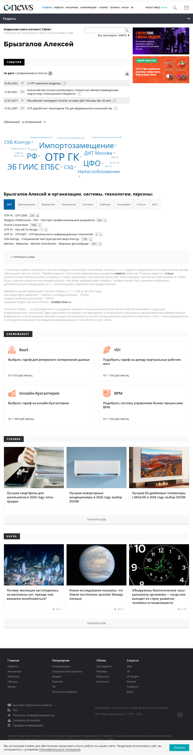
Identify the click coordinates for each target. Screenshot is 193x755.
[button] (174, 7)
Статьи (141, 204)
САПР (17, 153)
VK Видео (133, 676)
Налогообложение (99, 171)
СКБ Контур (17, 142)
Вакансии (102, 676)
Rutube (131, 681)
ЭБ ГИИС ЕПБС (33, 166)
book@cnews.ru (61, 302)
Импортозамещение (76, 145)
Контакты (102, 681)
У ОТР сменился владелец (44, 83)
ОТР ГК (62, 157)
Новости (13, 666)
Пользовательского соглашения (59, 749)
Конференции (61, 666)
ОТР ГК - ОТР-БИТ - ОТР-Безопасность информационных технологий (48, 234)
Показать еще (96, 519)
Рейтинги (14, 676)
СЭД (68, 167)
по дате (9, 73)
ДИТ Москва (98, 153)
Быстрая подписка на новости (32, 705)
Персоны (105, 204)
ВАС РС (113, 162)
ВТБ (32, 149)
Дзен (130, 691)
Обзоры (13, 681)
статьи (169, 273)
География (123, 204)
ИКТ (9, 204)
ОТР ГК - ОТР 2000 (15, 215)
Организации (26, 204)
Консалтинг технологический (105, 137)
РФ (32, 156)
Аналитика (71, 7)
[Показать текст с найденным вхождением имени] (50, 73)
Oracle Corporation (16, 225)
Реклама (101, 671)
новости (120, 273)
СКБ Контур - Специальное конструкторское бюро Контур (41, 239)
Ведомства (48, 204)
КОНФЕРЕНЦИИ (88, 7)
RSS (15, 710)
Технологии (68, 204)
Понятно (179, 747)
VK (128, 671)
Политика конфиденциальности (33, 715)
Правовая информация (28, 725)
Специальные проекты (67, 671)
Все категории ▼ (114, 35)
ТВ (132, 7)
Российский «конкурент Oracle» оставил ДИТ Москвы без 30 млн (69, 100)
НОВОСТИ (59, 7)
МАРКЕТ (104, 7)
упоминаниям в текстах (32, 73)
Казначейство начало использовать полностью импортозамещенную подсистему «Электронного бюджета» (73, 91)
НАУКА (125, 7)
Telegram (133, 686)
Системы (87, 204)
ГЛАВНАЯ (47, 7)
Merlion (17, 156)
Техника (57, 681)
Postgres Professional (39, 137)
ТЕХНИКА (115, 7)
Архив (11, 686)
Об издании (104, 666)
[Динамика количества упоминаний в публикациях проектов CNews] (127, 73)
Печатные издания (64, 691)
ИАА (154, 204)
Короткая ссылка (24, 257)
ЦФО (92, 163)
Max (129, 666)
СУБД (113, 157)
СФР (107, 166)
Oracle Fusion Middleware (69, 138)
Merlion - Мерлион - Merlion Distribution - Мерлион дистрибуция (46, 243)
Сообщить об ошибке (26, 720)
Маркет (57, 676)
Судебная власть (19, 148)
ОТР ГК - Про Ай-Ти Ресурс (21, 229)
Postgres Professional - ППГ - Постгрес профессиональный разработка (49, 220)
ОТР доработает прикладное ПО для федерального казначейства (69, 108)
